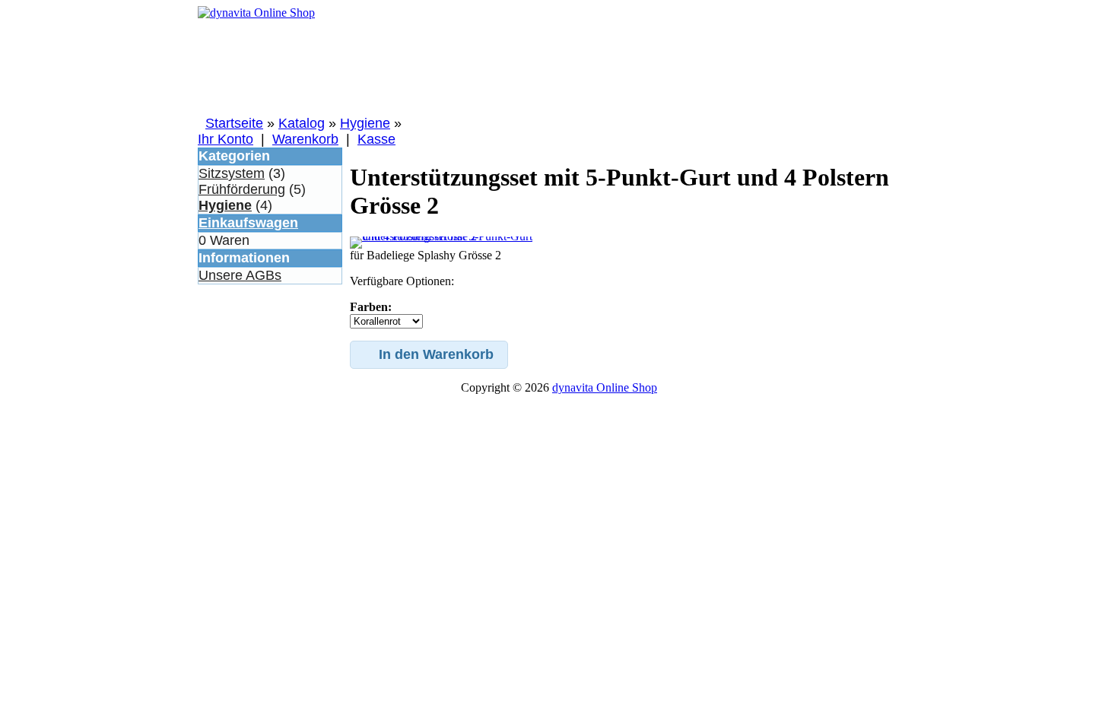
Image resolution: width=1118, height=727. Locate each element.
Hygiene (365, 123)
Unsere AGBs (240, 275)
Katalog (301, 123)
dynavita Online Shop (604, 387)
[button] (429, 355)
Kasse (376, 139)
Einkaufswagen (248, 222)
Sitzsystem (232, 173)
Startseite (234, 123)
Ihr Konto (225, 139)
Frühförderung (242, 189)
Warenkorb (305, 139)
